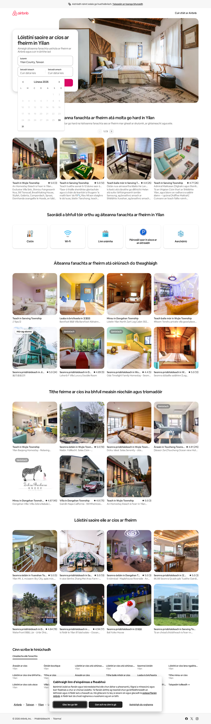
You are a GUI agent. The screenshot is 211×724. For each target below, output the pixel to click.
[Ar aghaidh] (111, 131)
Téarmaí (57, 718)
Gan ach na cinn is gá (105, 704)
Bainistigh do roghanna (141, 704)
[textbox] (31, 73)
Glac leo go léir (69, 704)
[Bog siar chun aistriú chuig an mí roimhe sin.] (23, 82)
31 (23, 126)
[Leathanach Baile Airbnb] (20, 13)
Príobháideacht (42, 718)
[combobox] (45, 62)
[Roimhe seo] (99, 131)
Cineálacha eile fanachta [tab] (24, 656)
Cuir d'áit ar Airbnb (186, 13)
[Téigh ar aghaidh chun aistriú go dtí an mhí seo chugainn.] (59, 82)
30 (59, 120)
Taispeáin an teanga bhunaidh (127, 4)
